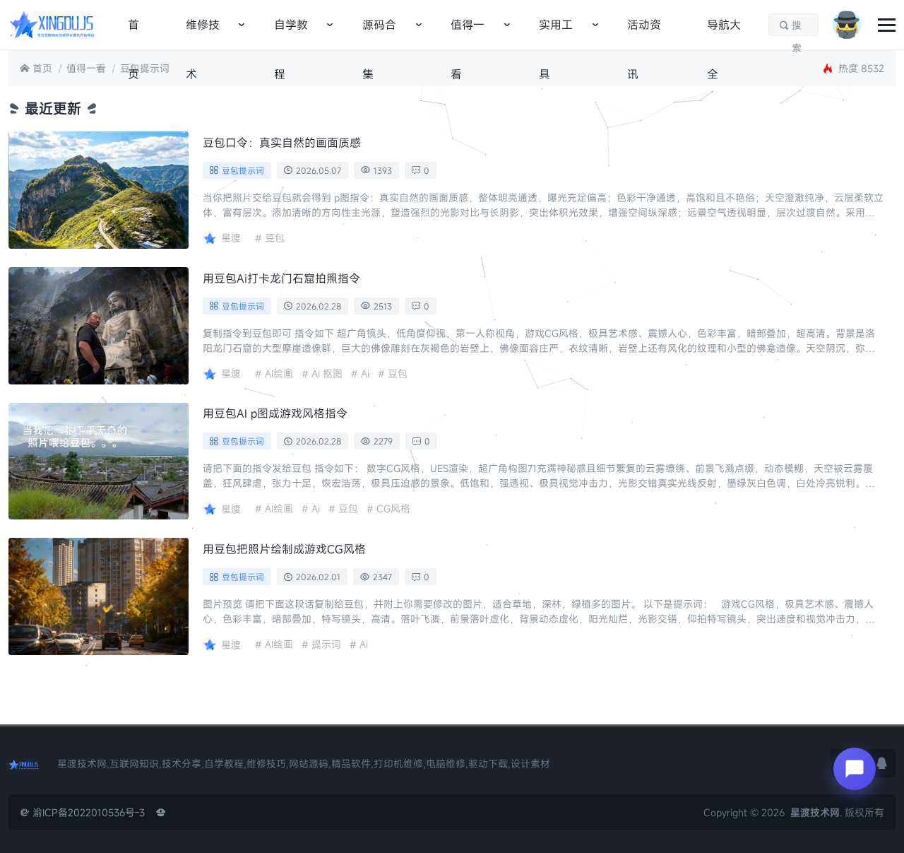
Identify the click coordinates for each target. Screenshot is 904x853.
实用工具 (556, 33)
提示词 (326, 644)
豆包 (275, 238)
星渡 (231, 238)
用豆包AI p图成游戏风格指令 (275, 413)
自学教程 (291, 33)
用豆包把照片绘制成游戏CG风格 (284, 549)
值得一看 (467, 33)
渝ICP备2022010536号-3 (82, 812)
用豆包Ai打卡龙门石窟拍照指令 (281, 278)
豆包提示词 (145, 68)
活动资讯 (644, 33)
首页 (133, 33)
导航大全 (724, 33)
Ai (365, 373)
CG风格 (393, 508)
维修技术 (203, 33)
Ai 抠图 (327, 373)
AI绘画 (279, 373)
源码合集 (379, 33)
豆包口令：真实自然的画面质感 (282, 143)
